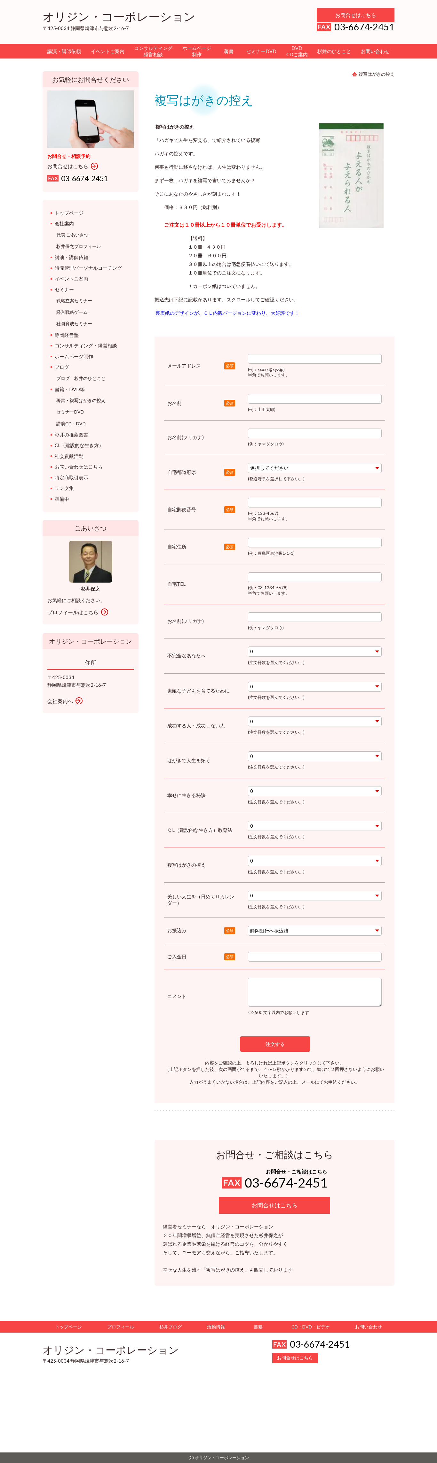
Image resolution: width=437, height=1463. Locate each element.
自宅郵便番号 (181, 509)
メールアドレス (184, 365)
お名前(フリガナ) (185, 437)
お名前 (174, 403)
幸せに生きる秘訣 (186, 795)
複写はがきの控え (186, 865)
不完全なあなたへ (186, 655)
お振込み (177, 930)
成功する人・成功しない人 (196, 725)
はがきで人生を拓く (189, 760)
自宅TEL (176, 584)
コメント (177, 996)
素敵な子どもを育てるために (198, 690)
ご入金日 (177, 956)
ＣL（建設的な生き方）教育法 (199, 830)
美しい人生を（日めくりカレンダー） (200, 900)
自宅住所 (177, 546)
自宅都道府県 (181, 472)
